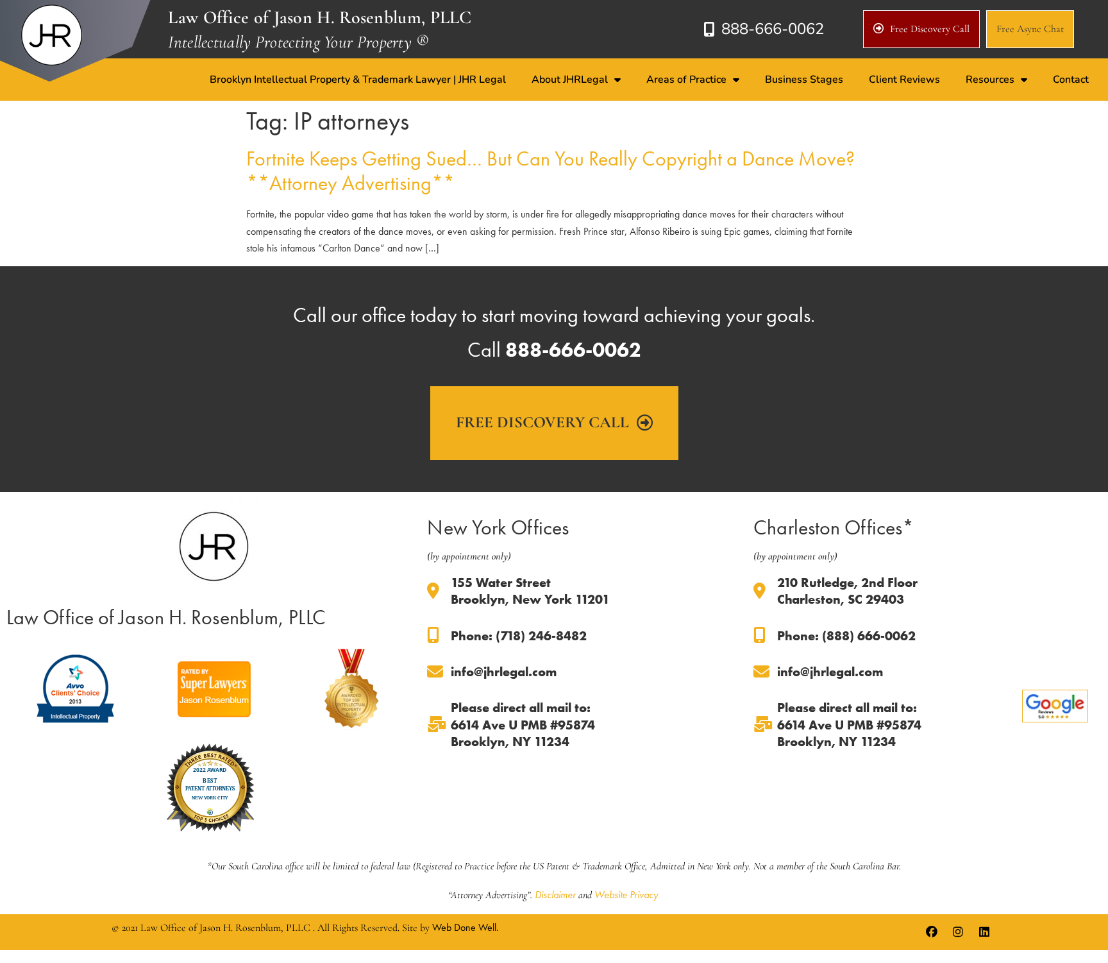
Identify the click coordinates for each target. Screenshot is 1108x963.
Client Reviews (904, 79)
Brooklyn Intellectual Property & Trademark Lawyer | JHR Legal (358, 79)
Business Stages (804, 79)
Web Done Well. (465, 927)
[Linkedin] (984, 932)
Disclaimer (555, 894)
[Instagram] (958, 932)
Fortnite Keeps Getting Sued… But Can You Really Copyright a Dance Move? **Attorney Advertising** (550, 171)
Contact (1071, 79)
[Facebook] (931, 932)
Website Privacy (626, 894)
